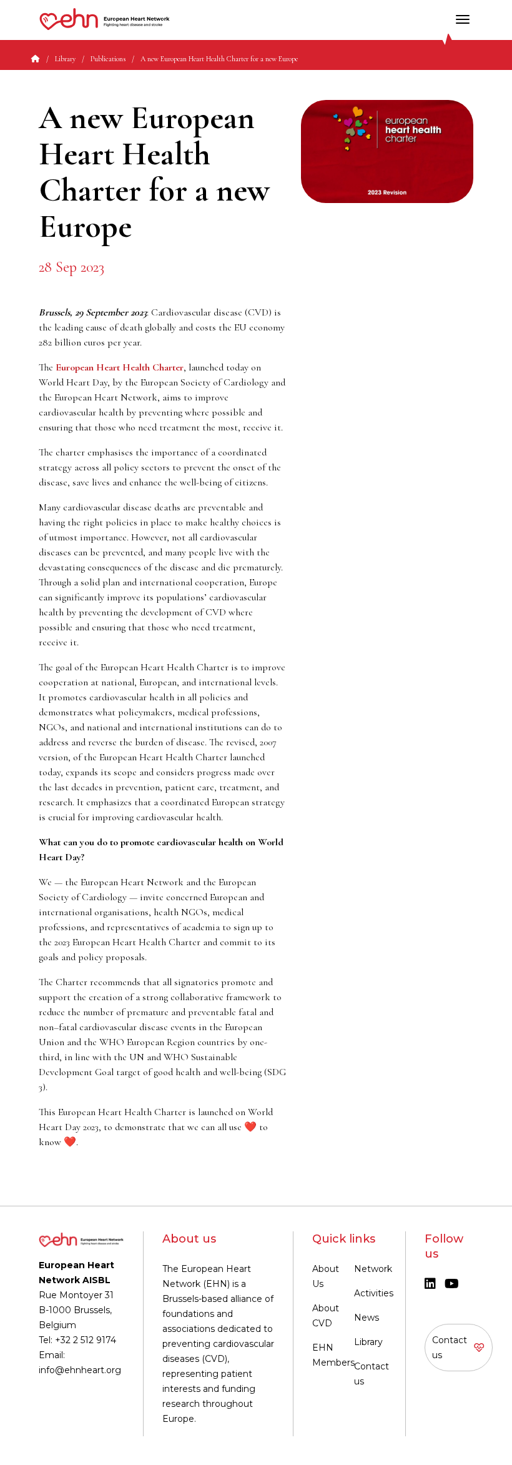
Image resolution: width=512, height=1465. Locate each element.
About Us (325, 1276)
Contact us (371, 1374)
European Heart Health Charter (120, 367)
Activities (373, 1293)
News (366, 1317)
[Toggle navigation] (462, 19)
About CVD (325, 1316)
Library (65, 58)
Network (373, 1268)
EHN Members (333, 1355)
